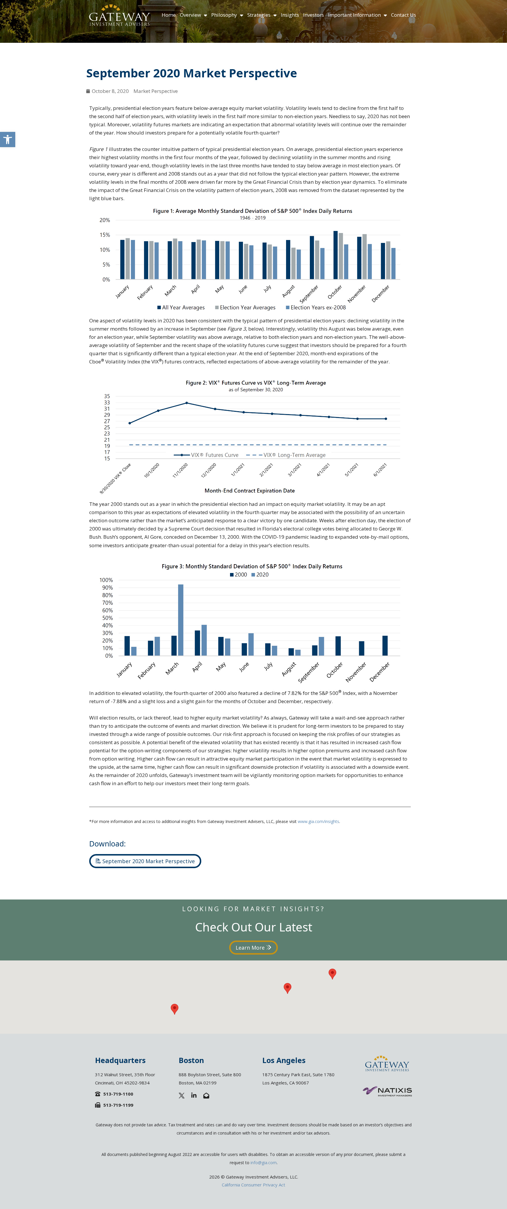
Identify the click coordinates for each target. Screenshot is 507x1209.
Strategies (259, 14)
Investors (313, 14)
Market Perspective (155, 91)
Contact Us (403, 14)
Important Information (354, 14)
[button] (7, 139)
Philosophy (224, 14)
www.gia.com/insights (318, 821)
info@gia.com (264, 1162)
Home (169, 14)
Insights (290, 14)
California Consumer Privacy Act (253, 1185)
